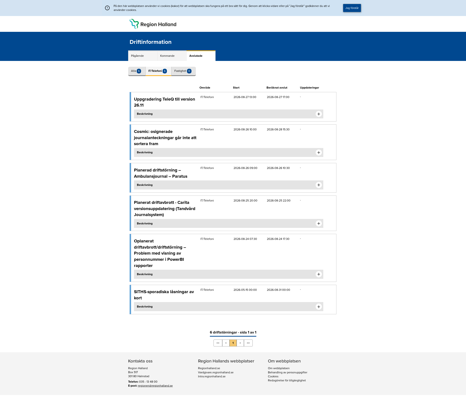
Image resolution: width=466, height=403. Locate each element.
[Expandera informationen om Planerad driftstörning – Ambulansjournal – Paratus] (319, 185)
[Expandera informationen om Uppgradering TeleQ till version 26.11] (319, 114)
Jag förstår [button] (352, 8)
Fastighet (180, 71)
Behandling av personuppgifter (287, 372)
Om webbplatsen (279, 368)
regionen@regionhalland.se (155, 386)
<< (217, 343)
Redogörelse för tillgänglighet (287, 380)
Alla (134, 71)
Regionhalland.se (209, 368)
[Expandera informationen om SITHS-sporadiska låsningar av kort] (319, 307)
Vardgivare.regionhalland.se (216, 372)
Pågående (137, 56)
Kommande (167, 56)
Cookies (273, 376)
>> (248, 343)
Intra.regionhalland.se (212, 376)
